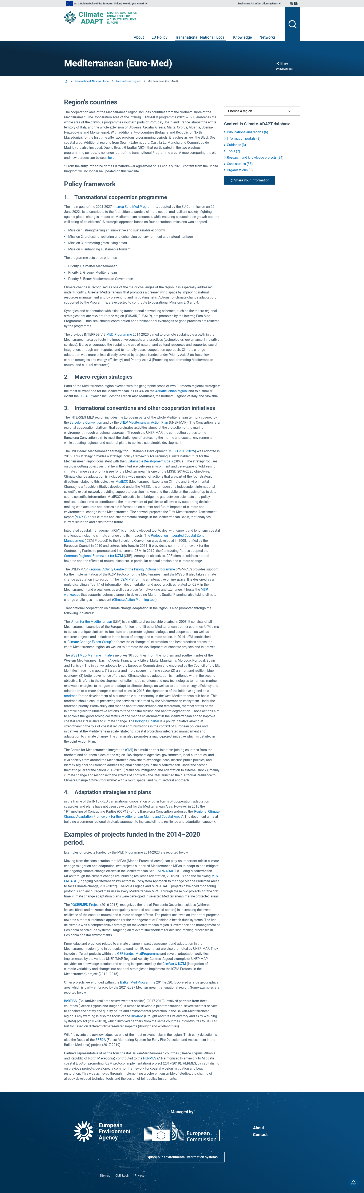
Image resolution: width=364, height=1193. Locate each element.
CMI (129, 750)
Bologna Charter (147, 721)
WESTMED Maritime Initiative (92, 655)
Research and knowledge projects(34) (255, 157)
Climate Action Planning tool (134, 600)
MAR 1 (81, 517)
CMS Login (122, 1175)
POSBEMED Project (85, 905)
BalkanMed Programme (137, 982)
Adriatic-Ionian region (171, 391)
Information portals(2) (244, 138)
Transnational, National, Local (200, 37)
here (111, 158)
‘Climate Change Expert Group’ (89, 642)
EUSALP (85, 396)
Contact (260, 1134)
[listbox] (106, 3)
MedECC (121, 482)
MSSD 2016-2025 (182, 451)
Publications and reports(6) (247, 132)
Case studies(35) (240, 164)
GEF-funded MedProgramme (138, 954)
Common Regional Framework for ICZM (93, 556)
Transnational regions (129, 81)
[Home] (66, 81)
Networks (268, 37)
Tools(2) (233, 151)
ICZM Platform (131, 579)
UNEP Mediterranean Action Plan (143, 422)
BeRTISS (71, 1001)
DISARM (137, 1016)
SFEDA (100, 1040)
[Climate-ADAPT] (172, 17)
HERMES (150, 1058)
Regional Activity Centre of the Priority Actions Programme (131, 569)
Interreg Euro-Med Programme (135, 207)
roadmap (71, 696)
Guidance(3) (236, 145)
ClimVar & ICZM (174, 964)
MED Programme (119, 334)
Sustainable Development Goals (149, 461)
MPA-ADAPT (167, 871)
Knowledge (242, 37)
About (139, 37)
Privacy (139, 1175)
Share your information (251, 180)
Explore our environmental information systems (182, 1157)
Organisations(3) (240, 170)
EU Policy (159, 37)
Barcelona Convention (86, 422)
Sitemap (105, 1175)
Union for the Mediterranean (91, 622)
